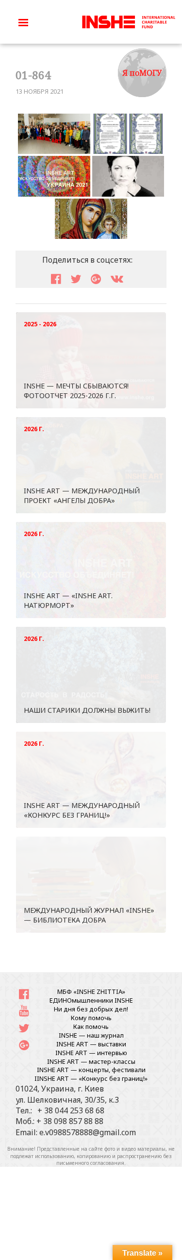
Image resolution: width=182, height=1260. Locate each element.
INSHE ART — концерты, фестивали (91, 1069)
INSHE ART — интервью (91, 1052)
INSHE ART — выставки (91, 1044)
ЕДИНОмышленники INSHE (91, 1000)
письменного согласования (90, 1162)
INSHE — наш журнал (91, 1035)
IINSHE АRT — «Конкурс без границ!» (91, 1078)
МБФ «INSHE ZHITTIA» (91, 991)
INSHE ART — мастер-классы (91, 1061)
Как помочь (91, 1026)
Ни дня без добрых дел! (91, 1009)
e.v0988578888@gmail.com (87, 1132)
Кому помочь (91, 1017)
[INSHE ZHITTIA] (128, 21)
